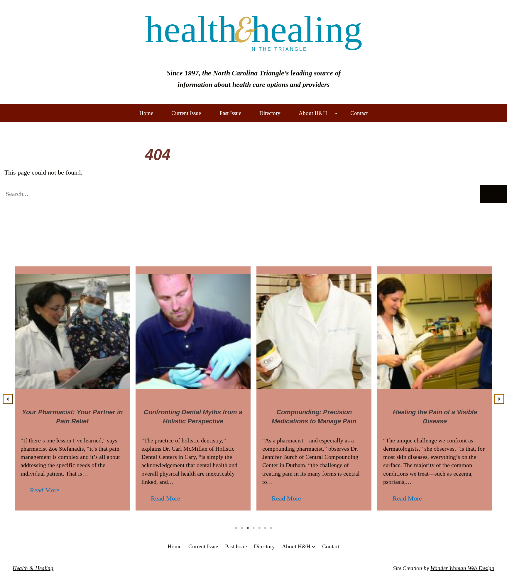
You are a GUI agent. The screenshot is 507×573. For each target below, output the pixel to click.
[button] (8, 399)
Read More (44, 490)
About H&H (313, 113)
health (253, 29)
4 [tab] (253, 528)
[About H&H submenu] (336, 113)
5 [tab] (259, 528)
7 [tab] (271, 528)
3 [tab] (248, 528)
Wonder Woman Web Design (462, 568)
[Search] (493, 194)
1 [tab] (236, 528)
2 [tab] (242, 528)
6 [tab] (265, 528)
